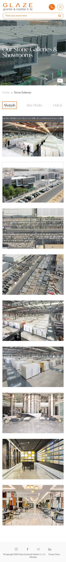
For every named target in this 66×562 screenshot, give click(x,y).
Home (6, 92)
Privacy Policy (54, 554)
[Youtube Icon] (38, 549)
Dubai (57, 105)
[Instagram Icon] (16, 549)
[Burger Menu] (60, 7)
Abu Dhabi (34, 105)
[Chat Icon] (60, 80)
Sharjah (9, 105)
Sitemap (33, 557)
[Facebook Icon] (27, 549)
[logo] (18, 7)
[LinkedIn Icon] (49, 549)
